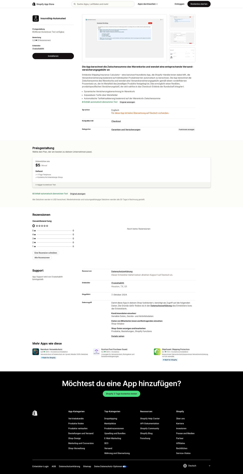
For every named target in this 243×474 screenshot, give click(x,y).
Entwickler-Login (40, 466)
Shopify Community (149, 428)
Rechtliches (181, 448)
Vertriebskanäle (76, 418)
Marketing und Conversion (81, 443)
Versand (108, 448)
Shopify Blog (146, 433)
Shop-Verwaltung (76, 448)
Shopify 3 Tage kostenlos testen (121, 393)
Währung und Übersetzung (117, 453)
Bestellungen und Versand (80, 433)
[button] (60, 353)
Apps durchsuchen (147, 4)
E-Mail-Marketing (112, 438)
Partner (179, 438)
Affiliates (180, 443)
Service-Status (183, 453)
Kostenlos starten (199, 4)
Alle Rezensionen (42, 258)
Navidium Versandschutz (51, 349)
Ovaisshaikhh (38, 49)
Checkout (116, 121)
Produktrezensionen (114, 428)
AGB (54, 466)
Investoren (181, 428)
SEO (106, 443)
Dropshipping (110, 418)
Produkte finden (76, 423)
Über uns (180, 418)
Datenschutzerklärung (122, 271)
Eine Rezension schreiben (46, 253)
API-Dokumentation (149, 423)
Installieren (53, 56)
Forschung (145, 438)
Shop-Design (74, 438)
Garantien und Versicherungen (125, 129)
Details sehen (117, 336)
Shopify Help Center (150, 418)
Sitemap (87, 466)
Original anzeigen (127, 102)
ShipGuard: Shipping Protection (175, 349)
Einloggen (179, 4)
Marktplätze (110, 423)
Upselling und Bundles (114, 433)
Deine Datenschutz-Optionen (108, 466)
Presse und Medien (185, 433)
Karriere (180, 423)
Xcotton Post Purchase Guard (114, 349)
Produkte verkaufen (77, 428)
